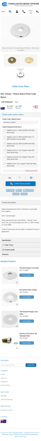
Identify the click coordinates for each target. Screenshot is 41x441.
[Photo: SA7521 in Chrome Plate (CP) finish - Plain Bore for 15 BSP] (20, 31)
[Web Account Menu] (17, 11)
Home (3, 374)
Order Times (9, 245)
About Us (4, 378)
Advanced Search (7, 399)
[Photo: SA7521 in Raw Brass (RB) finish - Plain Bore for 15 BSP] (12, 60)
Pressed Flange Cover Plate (29, 268)
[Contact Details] (23, 11)
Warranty (5, 254)
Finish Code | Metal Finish (11, 119)
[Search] (10, 11)
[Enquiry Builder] (37, 11)
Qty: (9, 178)
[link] (20, 4)
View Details (26, 275)
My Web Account (6, 410)
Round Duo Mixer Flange (28, 290)
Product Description (9, 202)
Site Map (3, 396)
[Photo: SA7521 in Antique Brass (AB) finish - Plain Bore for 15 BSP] (29, 60)
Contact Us (4, 382)
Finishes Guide (10, 250)
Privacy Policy (5, 385)
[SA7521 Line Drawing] (20, 74)
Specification (6, 240)
